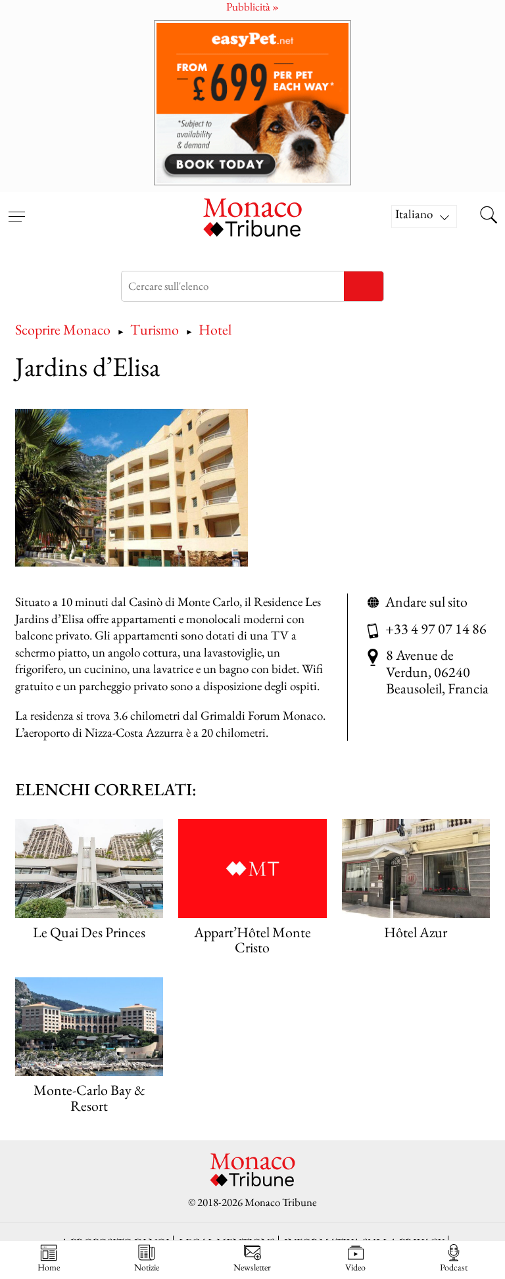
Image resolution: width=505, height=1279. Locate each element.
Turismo (154, 329)
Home (48, 1266)
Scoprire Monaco (62, 329)
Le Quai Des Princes (89, 932)
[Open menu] (16, 208)
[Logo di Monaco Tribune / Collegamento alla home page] (252, 216)
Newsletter (252, 1266)
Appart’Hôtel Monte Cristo (252, 940)
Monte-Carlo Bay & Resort (89, 1098)
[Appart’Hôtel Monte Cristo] (252, 868)
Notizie (146, 1266)
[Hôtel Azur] (416, 868)
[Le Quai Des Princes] (89, 868)
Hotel (215, 329)
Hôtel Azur (415, 932)
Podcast (454, 1266)
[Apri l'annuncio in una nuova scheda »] (252, 102)
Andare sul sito (426, 602)
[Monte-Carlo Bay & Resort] (89, 1026)
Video (355, 1266)
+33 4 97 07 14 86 (436, 629)
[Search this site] (488, 216)
